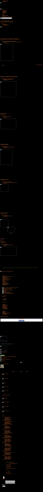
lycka (5, 41)
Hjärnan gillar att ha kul (39, 64)
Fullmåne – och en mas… (6, 390)
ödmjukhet (13, 182)
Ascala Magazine (5, 11)
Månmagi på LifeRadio (5, 15)
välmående (20, 41)
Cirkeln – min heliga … (7, 453)
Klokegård (4, 311)
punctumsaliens (5, 314)
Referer (3, 296)
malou (2, 40)
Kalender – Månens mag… (8, 439)
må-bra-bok (3, 182)
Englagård (5, 215)
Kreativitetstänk (5, 284)
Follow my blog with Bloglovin (4, 316)
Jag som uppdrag (7, 422)
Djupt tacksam (3, 113)
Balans (3, 14)
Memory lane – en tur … (6, 386)
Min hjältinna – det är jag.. (8, 454)
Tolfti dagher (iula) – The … (6, 410)
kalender (4, 281)
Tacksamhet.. (3, 241)
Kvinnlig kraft (4, 12)
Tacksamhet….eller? (4, 179)
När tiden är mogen (7, 435)
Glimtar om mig (4, 424)
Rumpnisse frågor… (7, 443)
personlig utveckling (8, 41)
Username (4, 481)
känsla (3, 244)
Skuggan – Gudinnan (5, 378)
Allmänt (4, 275)
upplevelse (8, 244)
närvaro (3, 116)
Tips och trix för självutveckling (7, 181)
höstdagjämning (5, 79)
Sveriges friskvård (5, 307)
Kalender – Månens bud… (8, 440)
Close (3, 487)
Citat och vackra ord (6, 278)
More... (3, 459)
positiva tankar (13, 41)
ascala (3, 215)
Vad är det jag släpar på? (8, 444)
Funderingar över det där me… (8, 432)
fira (2, 79)
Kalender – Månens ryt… (8, 448)
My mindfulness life (5, 313)
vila (10, 116)
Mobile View (13, 371)
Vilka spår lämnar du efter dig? (10, 293)
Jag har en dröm (7, 417)
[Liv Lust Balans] (3, 340)
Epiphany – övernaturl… (6, 406)
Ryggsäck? (4, 382)
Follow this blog (21, 320)
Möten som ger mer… (7, 428)
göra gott (3, 41)
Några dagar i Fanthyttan (8, 427)
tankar (8, 24)
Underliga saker (7, 426)
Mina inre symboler (6, 280)
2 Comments (5, 147)
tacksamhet (5, 24)
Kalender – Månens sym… (8, 441)
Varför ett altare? (7, 291)
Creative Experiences (5, 305)
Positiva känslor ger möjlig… (8, 419)
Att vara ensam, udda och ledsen (11, 468)
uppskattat (10, 182)
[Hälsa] (2, 355)
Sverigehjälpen (4, 306)
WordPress (27, 371)
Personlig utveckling (6, 283)
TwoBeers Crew (21, 371)
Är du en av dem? (7, 418)
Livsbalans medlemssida (6, 363)
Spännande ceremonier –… (8, 449)
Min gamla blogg (5, 299)
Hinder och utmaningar (7, 445)
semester (5, 116)
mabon (8, 79)
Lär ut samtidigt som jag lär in (6, 21)
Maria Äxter (4, 312)
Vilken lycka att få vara (9, 292)
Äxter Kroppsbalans (5, 308)
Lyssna (6, 434)
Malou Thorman (5, 10)
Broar (5, 290)
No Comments (5, 42)
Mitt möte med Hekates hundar (14, 287)
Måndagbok (4, 1)
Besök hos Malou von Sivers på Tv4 (7, 16)
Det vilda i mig (5, 78)
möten (3, 24)
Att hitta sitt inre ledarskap (8, 423)
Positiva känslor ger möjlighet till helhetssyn (9, 38)
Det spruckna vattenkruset (8, 436)
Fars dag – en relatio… (7, 450)
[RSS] (21, 362)
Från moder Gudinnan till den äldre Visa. (8, 76)
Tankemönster (5, 146)
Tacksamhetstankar (4, 144)
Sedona (8, 215)
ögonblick (16, 182)
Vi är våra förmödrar (9, 288)
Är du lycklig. (3, 65)
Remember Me (5, 484)
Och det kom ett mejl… (5, 373)
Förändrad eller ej (5, 289)
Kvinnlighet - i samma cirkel (10, 78)
